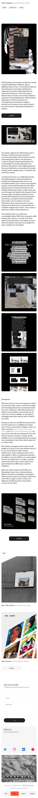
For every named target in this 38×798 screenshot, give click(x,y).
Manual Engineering (27, 785)
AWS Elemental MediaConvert (21, 431)
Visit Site (11, 115)
